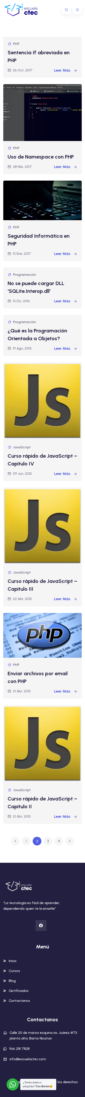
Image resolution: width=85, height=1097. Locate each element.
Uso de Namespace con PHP (41, 157)
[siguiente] (69, 841)
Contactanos (19, 1001)
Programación (24, 275)
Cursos (14, 971)
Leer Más (62, 70)
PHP (16, 44)
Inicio (13, 961)
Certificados (19, 991)
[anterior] (15, 841)
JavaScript (22, 447)
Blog (12, 981)
